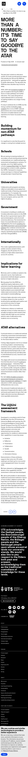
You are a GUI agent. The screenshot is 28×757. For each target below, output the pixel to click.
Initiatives (3, 690)
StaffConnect (4, 718)
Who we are (4, 681)
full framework (19, 468)
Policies (3, 716)
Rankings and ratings (6, 697)
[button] (10, 511)
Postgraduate (4, 631)
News (2, 660)
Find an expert (4, 653)
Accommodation (5, 643)
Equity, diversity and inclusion (8, 693)
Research (3, 657)
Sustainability (4, 688)
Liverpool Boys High (12, 166)
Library (2, 714)
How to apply (4, 634)
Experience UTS (5, 664)
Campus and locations (6, 695)
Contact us (3, 725)
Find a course (4, 627)
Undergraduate (4, 629)
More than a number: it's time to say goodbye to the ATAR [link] (14, 12)
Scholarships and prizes (7, 636)
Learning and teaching (6, 686)
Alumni (2, 669)
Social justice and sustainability (9, 65)
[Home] (2, 9)
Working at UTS (4, 721)
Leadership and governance (8, 700)
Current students (5, 709)
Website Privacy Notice (10, 751)
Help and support (5, 711)
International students (6, 638)
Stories (3, 667)
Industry (3, 655)
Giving (2, 671)
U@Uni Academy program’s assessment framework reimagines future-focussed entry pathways (12, 379)
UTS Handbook (4, 723)
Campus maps (4, 641)
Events (2, 662)
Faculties (3, 683)
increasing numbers (17, 89)
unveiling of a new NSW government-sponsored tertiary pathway (14, 225)
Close (4, 754)
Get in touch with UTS (8, 601)
